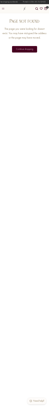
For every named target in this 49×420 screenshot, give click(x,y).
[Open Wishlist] (41, 8)
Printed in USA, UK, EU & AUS (33, 2)
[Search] (36, 8)
